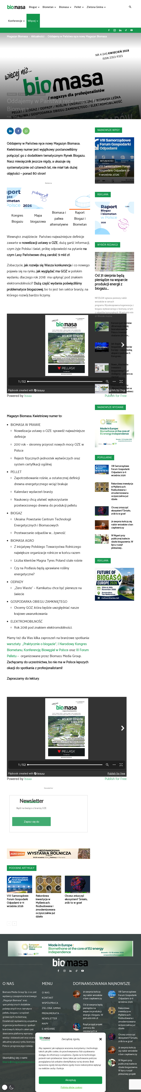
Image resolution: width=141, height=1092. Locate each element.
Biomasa (64, 6)
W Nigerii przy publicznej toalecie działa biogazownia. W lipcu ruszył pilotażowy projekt (128, 1067)
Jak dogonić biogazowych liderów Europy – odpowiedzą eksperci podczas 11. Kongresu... (121, 350)
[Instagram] (114, 30)
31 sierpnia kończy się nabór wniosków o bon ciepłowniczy (122, 525)
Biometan (47, 6)
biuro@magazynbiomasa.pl (20, 1062)
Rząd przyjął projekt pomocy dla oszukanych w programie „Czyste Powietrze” (92, 1031)
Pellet (77, 6)
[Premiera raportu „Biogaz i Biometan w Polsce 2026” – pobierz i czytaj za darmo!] (102, 388)
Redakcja (15, 116)
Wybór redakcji (107, 245)
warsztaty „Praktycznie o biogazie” (31, 644)
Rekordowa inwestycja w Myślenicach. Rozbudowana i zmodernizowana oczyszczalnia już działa (45, 906)
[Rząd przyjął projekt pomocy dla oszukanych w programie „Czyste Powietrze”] (76, 1027)
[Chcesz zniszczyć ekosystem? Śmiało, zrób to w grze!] (77, 884)
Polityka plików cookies (71, 1087)
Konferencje (15, 20)
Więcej (32, 20)
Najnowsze (119, 983)
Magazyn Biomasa (17, 36)
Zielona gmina (95, 6)
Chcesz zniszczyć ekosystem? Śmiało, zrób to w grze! (76, 899)
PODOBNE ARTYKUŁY (21, 868)
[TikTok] (125, 30)
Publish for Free (116, 779)
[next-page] (14, 923)
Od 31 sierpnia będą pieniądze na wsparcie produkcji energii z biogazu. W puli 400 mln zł (93, 1011)
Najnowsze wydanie (110, 407)
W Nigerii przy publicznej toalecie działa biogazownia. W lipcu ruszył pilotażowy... (122, 542)
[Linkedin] (120, 30)
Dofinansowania (90, 983)
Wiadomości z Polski (37, 94)
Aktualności (37, 36)
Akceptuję (70, 1080)
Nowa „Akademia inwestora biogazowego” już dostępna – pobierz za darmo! (122, 371)
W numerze (23, 94)
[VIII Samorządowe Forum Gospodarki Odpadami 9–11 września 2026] (19, 884)
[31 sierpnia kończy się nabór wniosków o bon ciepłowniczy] (102, 525)
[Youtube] (131, 30)
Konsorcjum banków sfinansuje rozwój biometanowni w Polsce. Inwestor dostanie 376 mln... (121, 329)
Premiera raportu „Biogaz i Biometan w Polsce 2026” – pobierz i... (122, 390)
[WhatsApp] (26, 130)
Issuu (28, 396)
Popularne (104, 457)
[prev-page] (9, 923)
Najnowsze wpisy (108, 130)
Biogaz (33, 6)
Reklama (102, 194)
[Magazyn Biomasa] (70, 962)
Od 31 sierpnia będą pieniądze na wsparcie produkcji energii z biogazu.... (111, 282)
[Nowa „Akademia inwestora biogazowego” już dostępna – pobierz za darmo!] (102, 368)
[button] (100, 1039)
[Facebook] (108, 30)
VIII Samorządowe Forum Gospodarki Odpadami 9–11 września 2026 (17, 901)
